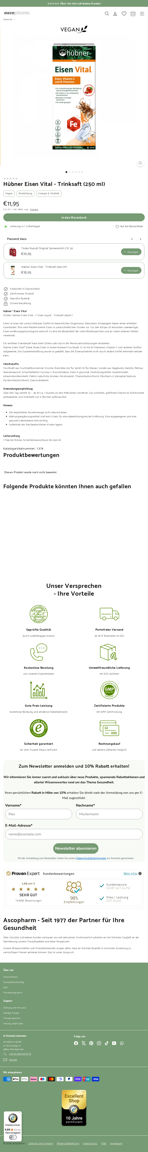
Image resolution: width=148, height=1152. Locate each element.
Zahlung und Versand (14, 1008)
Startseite (8, 19)
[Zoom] (140, 163)
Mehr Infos (131, 873)
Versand (34, 209)
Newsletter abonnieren (76, 848)
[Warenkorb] (133, 13)
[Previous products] (132, 239)
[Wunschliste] (124, 13)
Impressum (116, 1144)
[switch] (13, 1137)
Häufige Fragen (11, 1013)
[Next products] (140, 239)
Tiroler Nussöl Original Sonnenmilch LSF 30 (47, 249)
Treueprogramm (11, 1018)
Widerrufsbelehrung (68, 1144)
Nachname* (85, 805)
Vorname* (13, 805)
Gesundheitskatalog (13, 982)
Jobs (5, 987)
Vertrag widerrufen (13, 1023)
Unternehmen (10, 977)
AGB (103, 1144)
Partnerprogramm (12, 993)
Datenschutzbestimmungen (91, 858)
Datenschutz (90, 1144)
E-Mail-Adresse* (18, 825)
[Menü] (19, 1113)
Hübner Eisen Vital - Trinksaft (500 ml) (44, 267)
